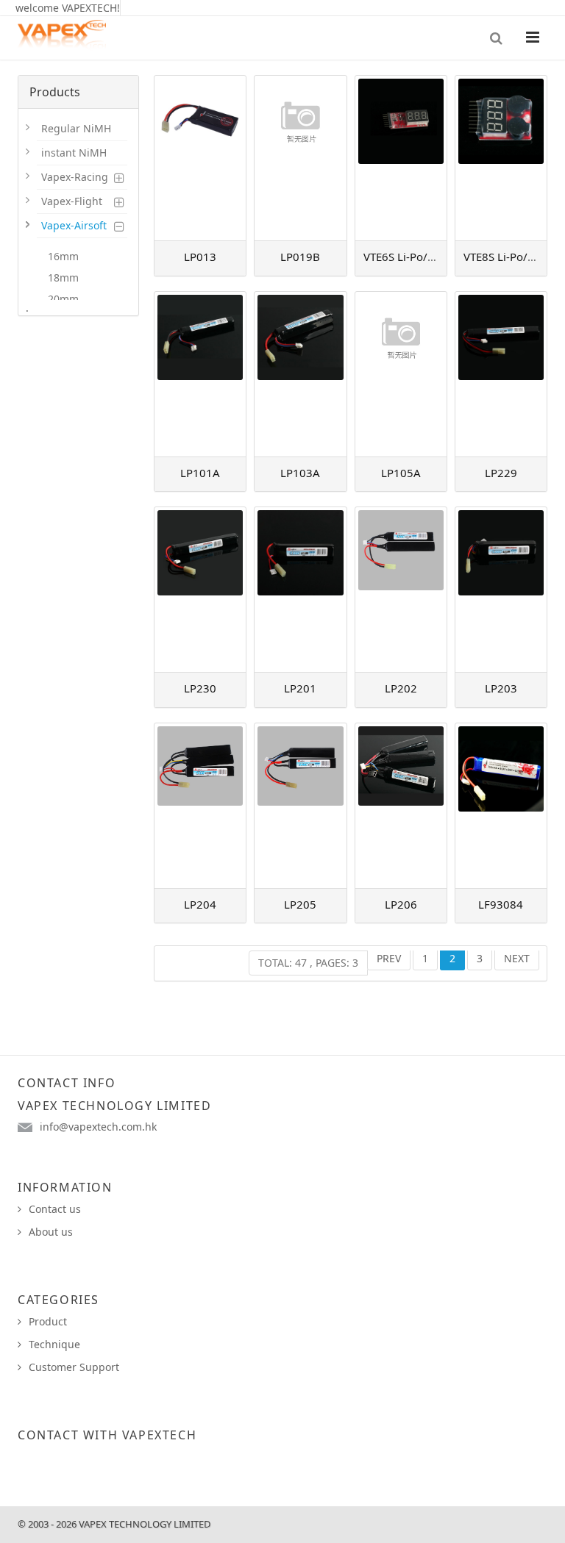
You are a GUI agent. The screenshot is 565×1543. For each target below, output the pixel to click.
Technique (54, 1344)
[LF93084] (501, 805)
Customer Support (74, 1367)
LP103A (300, 472)
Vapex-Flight (71, 201)
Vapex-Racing (74, 177)
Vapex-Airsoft (74, 225)
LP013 (200, 256)
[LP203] (501, 589)
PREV (389, 958)
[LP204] (200, 805)
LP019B (300, 256)
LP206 (401, 904)
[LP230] (200, 589)
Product (48, 1321)
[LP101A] (200, 374)
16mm (63, 256)
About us (51, 1232)
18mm (63, 277)
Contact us (55, 1209)
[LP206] (401, 805)
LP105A (401, 472)
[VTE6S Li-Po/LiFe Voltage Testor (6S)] (401, 158)
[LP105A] (401, 374)
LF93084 (500, 904)
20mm (63, 299)
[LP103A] (300, 374)
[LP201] (300, 589)
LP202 (401, 688)
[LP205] (300, 805)
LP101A (200, 472)
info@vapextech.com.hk (98, 1127)
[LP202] (401, 589)
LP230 (200, 688)
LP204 (200, 904)
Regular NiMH (76, 128)
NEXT (517, 958)
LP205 (300, 904)
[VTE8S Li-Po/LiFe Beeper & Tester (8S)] (501, 158)
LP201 (300, 688)
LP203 (501, 688)
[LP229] (501, 374)
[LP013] (200, 158)
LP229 (501, 472)
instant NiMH (74, 153)
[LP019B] (300, 158)
